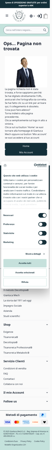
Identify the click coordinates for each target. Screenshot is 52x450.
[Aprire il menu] (6, 15)
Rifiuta (25, 282)
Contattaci (9, 378)
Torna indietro (13, 113)
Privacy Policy (26, 441)
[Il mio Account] (39, 16)
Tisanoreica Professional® (17, 347)
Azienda (7, 310)
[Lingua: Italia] (32, 16)
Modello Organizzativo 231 (15, 444)
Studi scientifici (11, 316)
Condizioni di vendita (14, 368)
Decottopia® (10, 342)
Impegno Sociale (12, 305)
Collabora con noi (13, 384)
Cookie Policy (39, 441)
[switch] (42, 224)
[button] (26, 324)
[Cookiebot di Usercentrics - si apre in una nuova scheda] (35, 165)
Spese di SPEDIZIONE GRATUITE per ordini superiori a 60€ (26, 4)
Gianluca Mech (11, 295)
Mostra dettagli (33, 254)
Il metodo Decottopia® (16, 290)
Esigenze (8, 331)
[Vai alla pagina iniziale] (20, 16)
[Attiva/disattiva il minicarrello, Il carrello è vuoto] (46, 16)
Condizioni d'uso (11, 441)
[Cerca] (45, 30)
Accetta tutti (25, 263)
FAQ (5, 373)
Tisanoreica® (10, 337)
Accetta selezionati (25, 272)
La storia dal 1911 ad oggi (17, 300)
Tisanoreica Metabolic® (16, 352)
